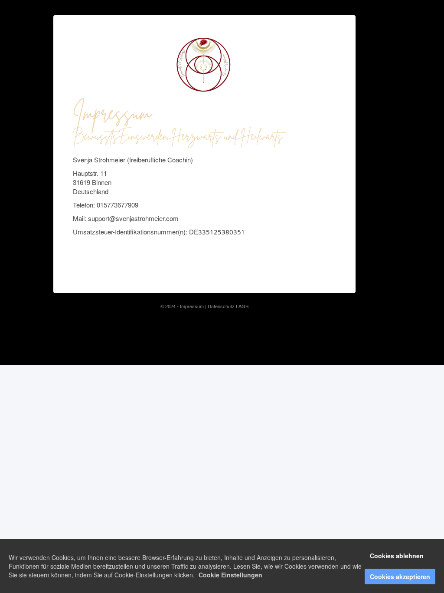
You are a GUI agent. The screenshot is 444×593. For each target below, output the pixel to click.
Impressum (192, 306)
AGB (243, 306)
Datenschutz (222, 306)
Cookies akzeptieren (400, 576)
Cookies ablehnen (397, 555)
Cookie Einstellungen (230, 574)
